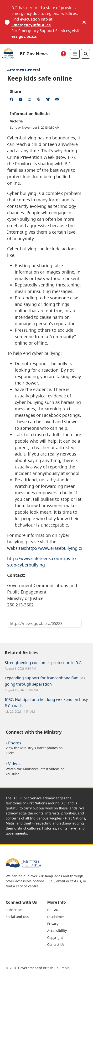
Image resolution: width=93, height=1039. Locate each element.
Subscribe (14, 909)
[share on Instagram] (30, 100)
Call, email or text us (64, 881)
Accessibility (57, 930)
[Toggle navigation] (75, 54)
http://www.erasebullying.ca (54, 548)
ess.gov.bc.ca (23, 36)
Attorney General (23, 69)
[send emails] (57, 100)
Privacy (52, 923)
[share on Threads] (39, 100)
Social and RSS (17, 916)
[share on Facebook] (12, 100)
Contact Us (55, 944)
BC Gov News (34, 53)
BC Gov (52, 909)
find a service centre (22, 886)
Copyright (55, 937)
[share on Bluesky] (48, 100)
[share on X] (21, 100)
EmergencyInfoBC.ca (31, 24)
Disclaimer (55, 916)
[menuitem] (26, 909)
